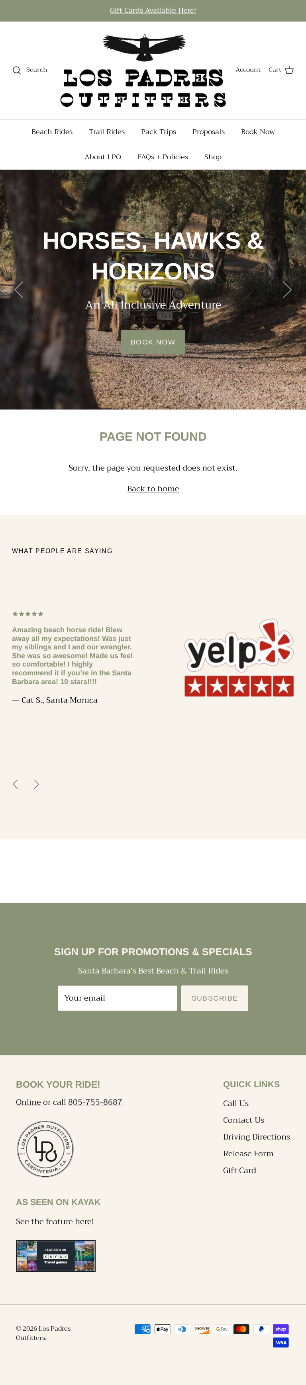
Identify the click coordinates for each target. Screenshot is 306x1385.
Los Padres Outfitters (43, 1333)
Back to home (153, 489)
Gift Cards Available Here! (153, 10)
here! (84, 1222)
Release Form (248, 1154)
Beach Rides (52, 131)
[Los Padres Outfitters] (142, 70)
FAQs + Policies (162, 156)
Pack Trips (158, 131)
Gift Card (239, 1170)
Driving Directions (256, 1137)
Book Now (258, 131)
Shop (213, 156)
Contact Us (243, 1120)
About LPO (102, 156)
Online (28, 1102)
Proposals (208, 131)
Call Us (236, 1103)
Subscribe (215, 998)
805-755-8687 (95, 1102)
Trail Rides (107, 131)
